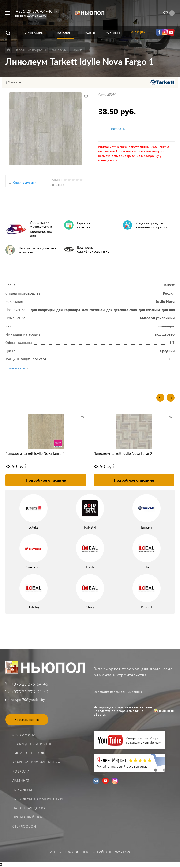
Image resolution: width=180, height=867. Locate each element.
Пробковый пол (27, 817)
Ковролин (22, 771)
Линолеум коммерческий (37, 799)
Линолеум (22, 789)
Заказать (117, 128)
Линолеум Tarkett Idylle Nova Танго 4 (34, 453)
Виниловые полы (29, 753)
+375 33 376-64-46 (29, 692)
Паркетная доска (29, 808)
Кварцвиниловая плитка (36, 762)
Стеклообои (24, 826)
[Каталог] (8, 50)
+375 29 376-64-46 (33, 11)
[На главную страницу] (90, 13)
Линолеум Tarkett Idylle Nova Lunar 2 (123, 453)
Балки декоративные (32, 744)
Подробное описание (46, 480)
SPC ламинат (24, 734)
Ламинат (20, 780)
